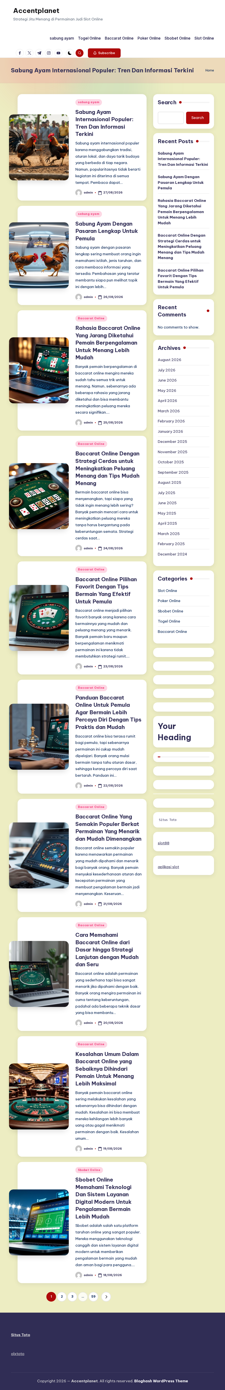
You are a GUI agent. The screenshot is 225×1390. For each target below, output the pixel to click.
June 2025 (167, 502)
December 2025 (172, 441)
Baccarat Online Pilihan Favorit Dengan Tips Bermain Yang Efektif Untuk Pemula (180, 279)
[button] (104, 53)
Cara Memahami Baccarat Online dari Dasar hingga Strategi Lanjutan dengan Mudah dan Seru (107, 950)
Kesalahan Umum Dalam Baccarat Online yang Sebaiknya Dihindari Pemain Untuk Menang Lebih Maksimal (107, 1069)
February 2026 (171, 421)
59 (93, 1297)
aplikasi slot (168, 866)
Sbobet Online (89, 1170)
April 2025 (167, 523)
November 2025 (172, 451)
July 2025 (166, 492)
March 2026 (169, 411)
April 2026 (167, 400)
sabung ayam (88, 102)
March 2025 (169, 533)
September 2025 (173, 472)
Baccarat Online (91, 318)
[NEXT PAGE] (106, 1297)
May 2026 (167, 390)
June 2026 (167, 380)
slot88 (163, 843)
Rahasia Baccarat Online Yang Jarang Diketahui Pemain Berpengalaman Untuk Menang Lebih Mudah (107, 343)
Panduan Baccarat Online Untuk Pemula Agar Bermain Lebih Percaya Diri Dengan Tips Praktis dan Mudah (108, 712)
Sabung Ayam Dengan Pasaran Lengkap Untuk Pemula (106, 231)
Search (167, 102)
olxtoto (17, 1353)
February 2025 (171, 543)
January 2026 (170, 431)
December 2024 (172, 554)
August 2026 (169, 359)
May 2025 (167, 513)
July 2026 (166, 370)
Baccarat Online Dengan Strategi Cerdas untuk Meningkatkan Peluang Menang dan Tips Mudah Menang (107, 468)
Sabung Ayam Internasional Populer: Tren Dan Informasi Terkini (183, 159)
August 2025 (169, 482)
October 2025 (171, 462)
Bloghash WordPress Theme (161, 1381)
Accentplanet (36, 10)
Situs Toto (167, 820)
